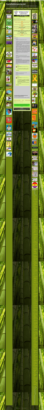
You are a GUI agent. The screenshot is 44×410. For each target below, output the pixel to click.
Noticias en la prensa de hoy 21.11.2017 (35, 258)
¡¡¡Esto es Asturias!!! (35, 348)
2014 (33, 397)
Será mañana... (34, 298)
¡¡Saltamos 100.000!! (35, 345)
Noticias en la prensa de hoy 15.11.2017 (35, 305)
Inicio (23, 100)
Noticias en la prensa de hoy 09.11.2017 (35, 337)
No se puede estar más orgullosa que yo (35, 221)
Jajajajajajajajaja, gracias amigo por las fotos (35, 297)
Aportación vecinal (35, 272)
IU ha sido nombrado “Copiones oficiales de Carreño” (35, 324)
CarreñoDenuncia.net (16, 4)
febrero (34, 393)
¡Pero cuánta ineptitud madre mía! (35, 303)
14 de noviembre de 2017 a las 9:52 (22, 39)
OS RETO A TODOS (8, 46)
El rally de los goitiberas (34, 291)
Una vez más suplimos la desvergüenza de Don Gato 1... (35, 234)
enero (33, 394)
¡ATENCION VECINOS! (34, 381)
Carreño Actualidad (30, 8)
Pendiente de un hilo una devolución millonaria (35, 350)
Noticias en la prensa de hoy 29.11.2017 (35, 206)
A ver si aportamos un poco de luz (35, 287)
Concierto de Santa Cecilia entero (35, 203)
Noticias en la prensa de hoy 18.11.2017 (35, 276)
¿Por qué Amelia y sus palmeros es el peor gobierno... (35, 360)
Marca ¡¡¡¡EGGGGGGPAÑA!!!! (35, 275)
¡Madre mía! (34, 205)
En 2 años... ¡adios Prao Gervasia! (35, 379)
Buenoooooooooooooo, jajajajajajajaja (35, 344)
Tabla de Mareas (13, 8)
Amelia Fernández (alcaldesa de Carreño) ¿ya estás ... (35, 385)
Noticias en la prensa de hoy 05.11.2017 (35, 365)
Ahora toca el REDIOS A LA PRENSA (35, 199)
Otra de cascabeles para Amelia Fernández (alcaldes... (35, 371)
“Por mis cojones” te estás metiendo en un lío (35, 330)
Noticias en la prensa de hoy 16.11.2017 (35, 295)
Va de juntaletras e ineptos (35, 267)
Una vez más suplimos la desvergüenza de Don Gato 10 (35, 293)
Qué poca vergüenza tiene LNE (35, 302)
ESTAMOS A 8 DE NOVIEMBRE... (35, 338)
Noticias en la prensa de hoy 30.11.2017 (35, 201)
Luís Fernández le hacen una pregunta (35, 300)
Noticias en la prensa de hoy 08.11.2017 (35, 341)
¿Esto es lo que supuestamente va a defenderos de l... (35, 262)
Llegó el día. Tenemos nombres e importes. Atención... (35, 290)
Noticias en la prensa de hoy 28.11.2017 (35, 211)
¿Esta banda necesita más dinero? (35, 309)
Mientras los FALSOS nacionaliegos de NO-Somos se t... (35, 249)
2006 (33, 404)
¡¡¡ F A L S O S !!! (35, 366)
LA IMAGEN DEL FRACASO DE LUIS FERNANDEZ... (35, 278)
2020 (33, 191)
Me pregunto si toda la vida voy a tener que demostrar (35, 282)
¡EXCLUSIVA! (34, 255)
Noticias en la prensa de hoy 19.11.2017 (35, 270)
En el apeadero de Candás (35, 355)
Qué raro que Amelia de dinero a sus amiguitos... (35, 264)
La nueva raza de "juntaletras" (35, 343)
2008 (33, 402)
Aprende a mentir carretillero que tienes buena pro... (35, 317)
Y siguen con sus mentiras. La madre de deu (35, 352)
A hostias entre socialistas (34, 208)
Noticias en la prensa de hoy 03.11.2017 (35, 378)
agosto (34, 388)
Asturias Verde (17, 8)
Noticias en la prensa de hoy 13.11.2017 (35, 314)
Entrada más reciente (17, 100)
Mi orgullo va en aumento (34, 335)
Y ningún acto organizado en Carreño (35, 225)
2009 (33, 401)
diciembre (34, 194)
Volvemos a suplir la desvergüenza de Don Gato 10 (35, 347)
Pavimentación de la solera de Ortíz (35, 198)
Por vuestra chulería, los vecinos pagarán (35, 382)
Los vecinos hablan (35, 367)
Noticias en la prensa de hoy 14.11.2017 (35, 310)
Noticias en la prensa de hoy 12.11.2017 (35, 322)
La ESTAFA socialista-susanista (35, 315)
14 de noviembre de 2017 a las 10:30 (22, 55)
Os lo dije (34, 266)
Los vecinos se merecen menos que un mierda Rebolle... (35, 238)
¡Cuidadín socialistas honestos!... (35, 231)
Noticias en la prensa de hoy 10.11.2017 (35, 332)
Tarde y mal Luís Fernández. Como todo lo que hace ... (35, 227)
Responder (17, 63)
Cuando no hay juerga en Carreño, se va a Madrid (35, 334)
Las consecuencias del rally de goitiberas (35, 265)
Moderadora (18, 66)
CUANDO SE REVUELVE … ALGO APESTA (35, 251)
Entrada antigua (27, 100)
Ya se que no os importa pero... (35, 288)
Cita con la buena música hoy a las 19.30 (35, 219)
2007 (33, 403)
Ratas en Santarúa (35, 283)
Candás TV (25, 8)
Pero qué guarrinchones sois (35, 377)
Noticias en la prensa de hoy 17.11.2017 (35, 284)
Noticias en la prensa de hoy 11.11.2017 (35, 325)
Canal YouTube (35, 8)
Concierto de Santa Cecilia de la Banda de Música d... (35, 256)
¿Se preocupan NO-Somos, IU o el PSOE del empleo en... (35, 253)
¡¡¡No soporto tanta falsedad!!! (35, 340)
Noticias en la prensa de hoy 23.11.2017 (35, 242)
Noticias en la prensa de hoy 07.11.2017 (35, 356)
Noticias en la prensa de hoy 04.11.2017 (35, 368)
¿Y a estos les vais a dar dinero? (35, 299)
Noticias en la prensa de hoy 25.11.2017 (35, 228)
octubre (34, 386)
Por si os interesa (35, 331)
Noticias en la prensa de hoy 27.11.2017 (35, 214)
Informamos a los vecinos (35, 196)
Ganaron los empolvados (34, 223)
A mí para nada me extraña (35, 239)
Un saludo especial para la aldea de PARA (35, 364)
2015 (33, 396)
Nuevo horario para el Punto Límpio (35, 362)
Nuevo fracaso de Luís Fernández (35, 209)
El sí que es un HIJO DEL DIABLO (35, 241)
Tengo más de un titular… (35, 232)
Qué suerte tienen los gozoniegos (35, 217)
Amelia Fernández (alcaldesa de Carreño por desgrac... (35, 375)
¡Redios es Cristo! (35, 200)
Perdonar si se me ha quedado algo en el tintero (35, 260)
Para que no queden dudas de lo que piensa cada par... (35, 213)
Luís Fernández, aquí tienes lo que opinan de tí (35, 308)
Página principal (8, 8)
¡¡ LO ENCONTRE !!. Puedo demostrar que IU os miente (35, 327)
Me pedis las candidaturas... (35, 229)
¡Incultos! (34, 328)
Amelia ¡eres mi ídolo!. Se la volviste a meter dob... (35, 280)
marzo (34, 392)
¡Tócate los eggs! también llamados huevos (35, 320)
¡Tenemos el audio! (35, 306)
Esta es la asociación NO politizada (35, 204)
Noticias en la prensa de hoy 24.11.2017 (35, 236)
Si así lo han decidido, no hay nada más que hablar (35, 216)
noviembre (34, 195)
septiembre (34, 387)
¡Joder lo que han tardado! (35, 358)
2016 (33, 395)
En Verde (22, 8)
